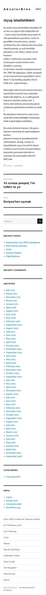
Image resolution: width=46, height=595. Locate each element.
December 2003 (13, 370)
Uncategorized (13, 476)
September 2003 (14, 376)
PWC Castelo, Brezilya (16, 246)
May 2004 (11, 359)
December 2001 (13, 411)
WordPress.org (13, 507)
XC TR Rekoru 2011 (13, 525)
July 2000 (10, 439)
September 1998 (14, 456)
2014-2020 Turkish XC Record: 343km (22, 519)
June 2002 (11, 401)
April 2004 (11, 363)
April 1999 (11, 449)
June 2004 (11, 356)
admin (9, 166)
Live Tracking (10, 531)
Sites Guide (9, 562)
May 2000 (11, 442)
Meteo (7, 543)
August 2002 (12, 394)
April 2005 (11, 342)
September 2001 (14, 418)
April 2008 (11, 307)
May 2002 (11, 404)
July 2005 (10, 331)
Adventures (9, 574)
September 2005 (14, 325)
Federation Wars (12, 555)
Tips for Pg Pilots (12, 549)
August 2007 (12, 311)
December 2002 (13, 390)
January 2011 (12, 304)
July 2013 (10, 290)
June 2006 (11, 314)
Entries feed (12, 500)
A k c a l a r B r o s (17, 9)
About (7, 580)
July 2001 (10, 425)
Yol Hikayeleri (10, 568)
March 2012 (11, 293)
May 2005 (11, 338)
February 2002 (13, 408)
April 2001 (11, 428)
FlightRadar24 (13, 256)
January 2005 (12, 345)
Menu (38, 9)
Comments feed (13, 504)
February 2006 (13, 321)
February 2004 (13, 366)
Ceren (9, 249)
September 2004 (14, 352)
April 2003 (11, 387)
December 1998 (13, 453)
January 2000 (12, 446)
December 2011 (13, 297)
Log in (9, 497)
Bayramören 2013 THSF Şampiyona (23, 242)
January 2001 (12, 435)
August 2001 (12, 421)
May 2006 (11, 318)
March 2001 (11, 432)
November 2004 (14, 349)
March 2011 (11, 300)
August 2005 (12, 328)
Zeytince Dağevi (13, 253)
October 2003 (12, 373)
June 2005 (11, 335)
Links (6, 537)
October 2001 (12, 415)
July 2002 (10, 397)
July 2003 (10, 380)
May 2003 (10, 383)
